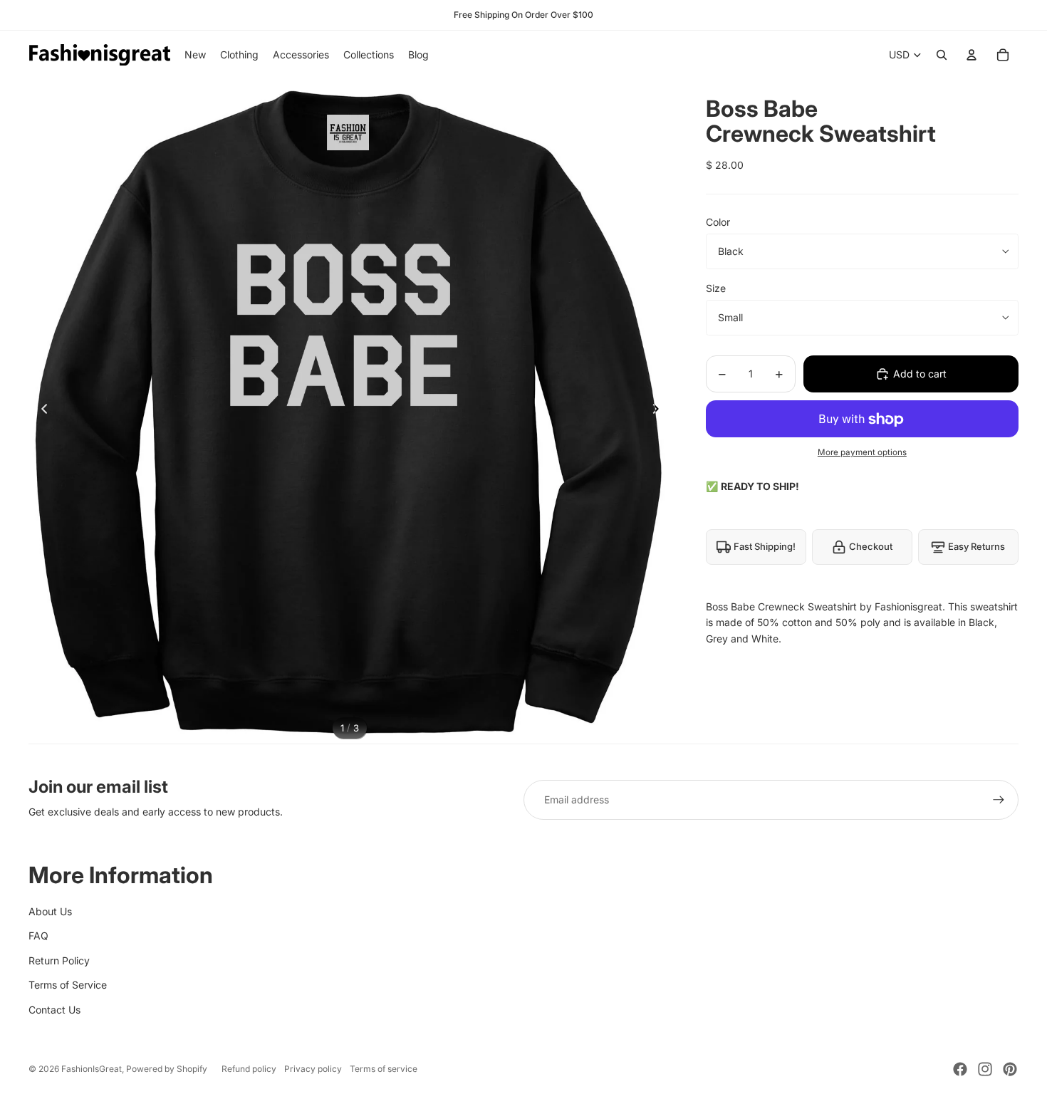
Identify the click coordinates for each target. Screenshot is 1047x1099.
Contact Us (54, 1010)
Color (718, 222)
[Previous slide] (40, 411)
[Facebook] (960, 1069)
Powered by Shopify (166, 1068)
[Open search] (941, 55)
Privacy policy (313, 1068)
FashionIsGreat (91, 1068)
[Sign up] (998, 799)
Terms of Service (67, 985)
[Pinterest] (1010, 1069)
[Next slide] (660, 411)
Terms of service (383, 1068)
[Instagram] (985, 1069)
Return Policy (59, 960)
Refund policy (249, 1068)
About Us (50, 911)
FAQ (38, 935)
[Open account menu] (971, 55)
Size (716, 288)
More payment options (862, 452)
